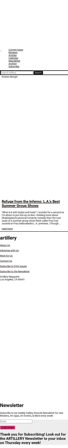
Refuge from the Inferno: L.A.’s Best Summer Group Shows (31, 203)
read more (7, 228)
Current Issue (16, 49)
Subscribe (14, 66)
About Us (5, 245)
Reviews (13, 52)
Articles (13, 55)
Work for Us (6, 255)
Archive (13, 63)
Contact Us (6, 261)
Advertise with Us (9, 250)
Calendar (13, 58)
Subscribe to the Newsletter (15, 271)
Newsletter (14, 60)
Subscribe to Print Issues (13, 266)
